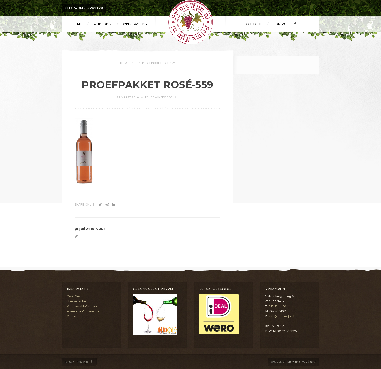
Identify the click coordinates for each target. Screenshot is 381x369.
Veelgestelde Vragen (82, 306)
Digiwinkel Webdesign (301, 361)
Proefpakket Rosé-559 (147, 85)
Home (77, 24)
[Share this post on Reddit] (107, 204)
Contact (281, 24)
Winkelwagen (134, 24)
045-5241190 (277, 306)
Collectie (254, 24)
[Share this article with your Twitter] (101, 204)
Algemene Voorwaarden (84, 311)
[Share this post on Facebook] (94, 204)
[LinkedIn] (114, 204)
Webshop (101, 24)
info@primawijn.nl (281, 316)
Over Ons (73, 296)
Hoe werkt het (77, 301)
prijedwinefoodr (159, 97)
